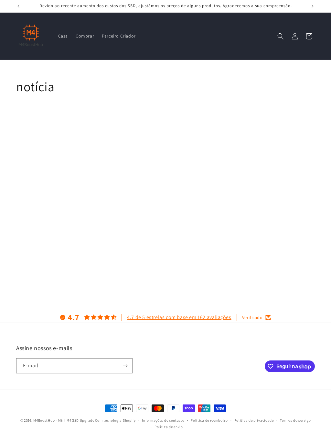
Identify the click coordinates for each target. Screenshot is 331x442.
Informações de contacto (163, 420)
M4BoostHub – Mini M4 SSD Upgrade (63, 420)
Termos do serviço (295, 420)
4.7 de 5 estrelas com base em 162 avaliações (179, 317)
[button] (280, 36)
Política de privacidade (254, 420)
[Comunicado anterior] (18, 6)
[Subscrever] (125, 365)
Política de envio (169, 427)
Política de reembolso (209, 420)
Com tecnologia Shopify (115, 420)
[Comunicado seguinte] (312, 6)
